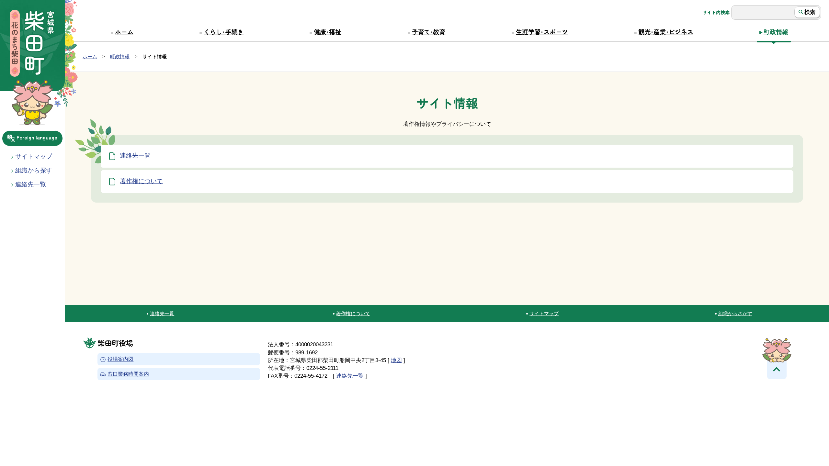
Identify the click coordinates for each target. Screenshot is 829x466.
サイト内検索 (716, 12)
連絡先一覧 (135, 155)
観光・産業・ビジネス (665, 31)
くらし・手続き (224, 31)
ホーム (124, 31)
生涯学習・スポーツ (542, 31)
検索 (809, 12)
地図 (396, 360)
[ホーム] (32, 44)
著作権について (141, 181)
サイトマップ (33, 156)
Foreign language (37, 137)
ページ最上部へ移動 (777, 369)
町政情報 (776, 31)
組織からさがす (735, 313)
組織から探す (33, 170)
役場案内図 (120, 359)
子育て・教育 (428, 31)
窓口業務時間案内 (128, 374)
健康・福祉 (327, 31)
